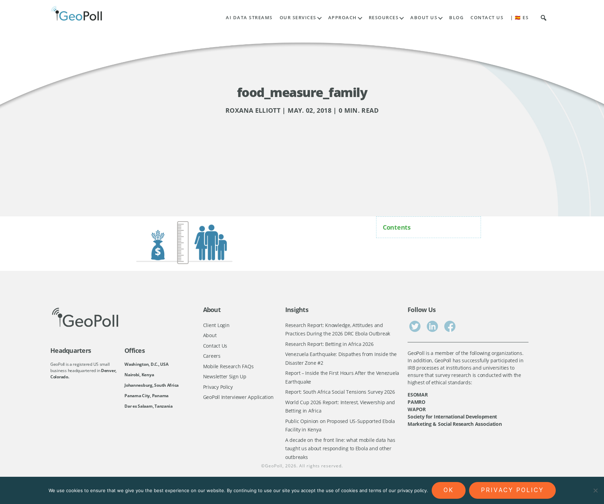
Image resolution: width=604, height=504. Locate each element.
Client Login (216, 325)
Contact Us (486, 17)
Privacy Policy (218, 387)
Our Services (298, 17)
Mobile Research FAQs (228, 366)
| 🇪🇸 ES (519, 17)
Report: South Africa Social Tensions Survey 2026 (340, 391)
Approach (342, 17)
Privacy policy (512, 490)
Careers (212, 356)
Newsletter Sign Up (224, 376)
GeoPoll (273, 466)
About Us (423, 17)
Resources (384, 17)
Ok (449, 490)
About (210, 335)
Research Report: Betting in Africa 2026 (329, 344)
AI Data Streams (249, 17)
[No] (595, 490)
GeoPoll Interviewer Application (238, 397)
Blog (456, 17)
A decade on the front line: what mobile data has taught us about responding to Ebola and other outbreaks (340, 448)
